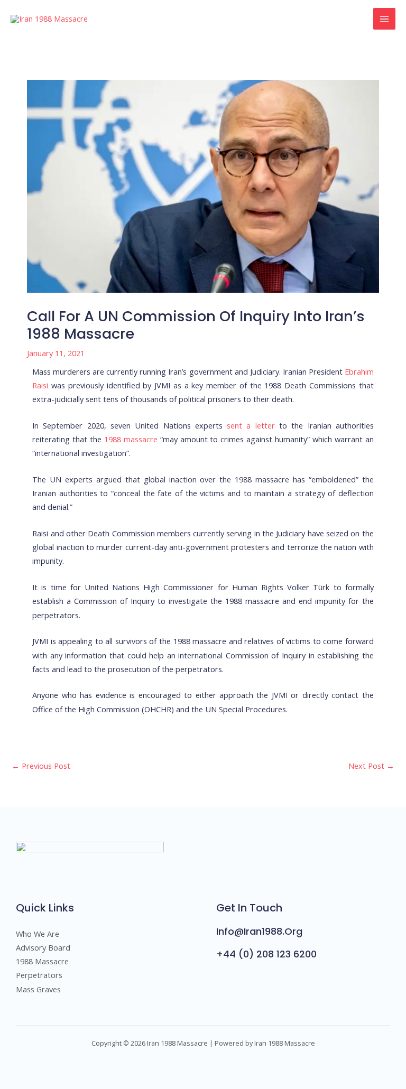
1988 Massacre (42, 961)
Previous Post (41, 765)
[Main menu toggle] (384, 19)
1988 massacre (131, 439)
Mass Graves (38, 989)
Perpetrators (39, 975)
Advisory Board (43, 947)
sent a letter (251, 425)
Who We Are (37, 933)
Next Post (371, 765)
